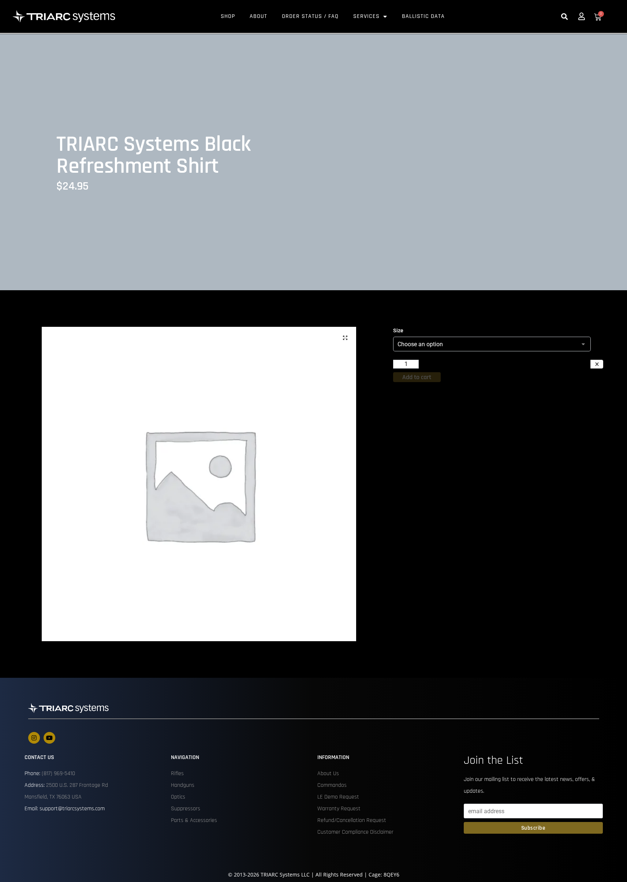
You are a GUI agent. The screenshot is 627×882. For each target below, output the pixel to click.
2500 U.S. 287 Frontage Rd (77, 785)
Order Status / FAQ (310, 16)
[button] (565, 17)
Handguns (182, 785)
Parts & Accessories (194, 820)
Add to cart (416, 377)
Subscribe (533, 828)
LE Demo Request (338, 797)
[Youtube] (49, 738)
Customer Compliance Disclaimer (355, 832)
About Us (328, 773)
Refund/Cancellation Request (351, 820)
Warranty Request (339, 808)
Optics (178, 797)
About (258, 16)
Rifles (177, 773)
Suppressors (185, 808)
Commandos (332, 785)
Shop (228, 16)
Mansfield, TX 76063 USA (53, 797)
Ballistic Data (423, 16)
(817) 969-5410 (58, 773)
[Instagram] (34, 738)
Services (366, 16)
